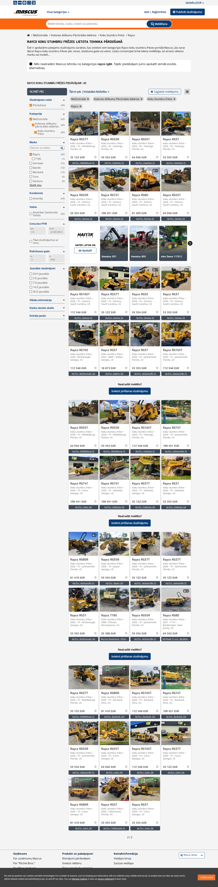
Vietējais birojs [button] (122, 858)
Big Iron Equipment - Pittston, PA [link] (116, 638)
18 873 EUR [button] (108, 368)
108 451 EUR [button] (109, 213)
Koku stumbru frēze (112, 35)
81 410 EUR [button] (77, 577)
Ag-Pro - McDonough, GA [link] (83, 373)
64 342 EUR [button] (170, 633)
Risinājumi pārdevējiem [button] (76, 858)
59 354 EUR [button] (108, 157)
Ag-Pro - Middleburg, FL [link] (83, 162)
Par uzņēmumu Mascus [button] (27, 858)
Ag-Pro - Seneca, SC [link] (83, 218)
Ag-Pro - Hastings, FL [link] (114, 162)
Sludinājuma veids (41, 100)
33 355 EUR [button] (170, 157)
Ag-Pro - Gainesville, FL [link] (176, 583)
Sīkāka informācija (41, 300)
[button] (47, 91)
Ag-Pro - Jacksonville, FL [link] (145, 373)
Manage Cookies (79, 879)
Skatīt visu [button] (36, 185)
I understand (206, 877)
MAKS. (51, 229)
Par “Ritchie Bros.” (24, 863)
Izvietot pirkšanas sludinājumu (129, 391)
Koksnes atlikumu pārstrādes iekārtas (74, 35)
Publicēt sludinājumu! (189, 12)
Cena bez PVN (38, 223)
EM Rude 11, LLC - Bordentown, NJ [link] (179, 638)
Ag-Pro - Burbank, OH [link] (114, 716)
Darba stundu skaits (42, 308)
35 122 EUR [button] (77, 157)
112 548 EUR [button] (78, 312)
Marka (33, 142)
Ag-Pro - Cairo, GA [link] (83, 507)
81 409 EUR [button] (139, 213)
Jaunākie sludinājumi (42, 268)
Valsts (33, 207)
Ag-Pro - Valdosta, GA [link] (114, 507)
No (31, 256)
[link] (83, 124)
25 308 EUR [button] (108, 633)
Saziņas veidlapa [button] (124, 863)
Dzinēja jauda (38, 315)
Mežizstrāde (40, 35)
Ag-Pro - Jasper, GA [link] (114, 583)
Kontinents (36, 193)
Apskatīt (87, 250)
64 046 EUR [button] (139, 157)
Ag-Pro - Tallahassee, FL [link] (114, 828)
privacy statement (106, 879)
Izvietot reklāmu (72, 863)
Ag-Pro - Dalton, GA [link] (114, 373)
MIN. (32, 229)
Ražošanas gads (40, 251)
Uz (50, 256)
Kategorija (36, 113)
